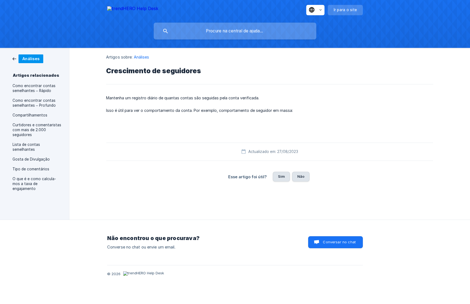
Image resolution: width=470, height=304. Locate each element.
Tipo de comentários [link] (31, 169)
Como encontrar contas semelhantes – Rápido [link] (34, 88)
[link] (28, 58)
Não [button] (300, 176)
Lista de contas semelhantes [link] (26, 147)
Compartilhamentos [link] (30, 115)
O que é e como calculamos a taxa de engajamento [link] (34, 184)
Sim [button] (281, 176)
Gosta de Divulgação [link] (31, 159)
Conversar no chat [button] (339, 242)
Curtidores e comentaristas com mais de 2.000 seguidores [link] (37, 130)
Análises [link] (141, 57)
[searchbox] (235, 31)
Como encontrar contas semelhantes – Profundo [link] (34, 103)
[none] (132, 9)
